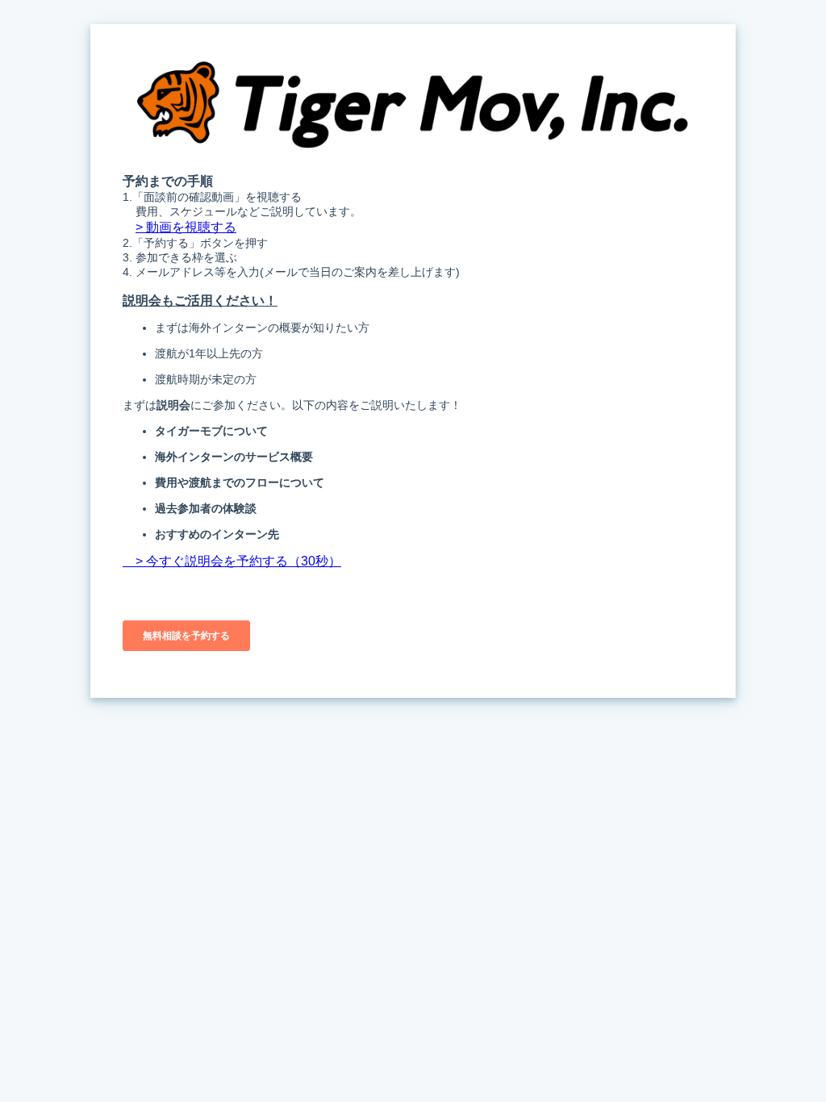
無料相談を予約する (186, 635)
